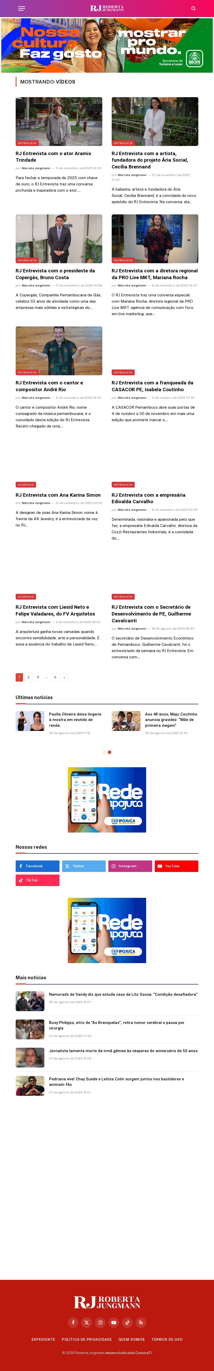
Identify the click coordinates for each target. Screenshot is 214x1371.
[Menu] (21, 8)
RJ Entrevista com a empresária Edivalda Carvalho (149, 498)
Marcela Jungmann (36, 168)
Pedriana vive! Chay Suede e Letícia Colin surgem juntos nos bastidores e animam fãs (116, 1082)
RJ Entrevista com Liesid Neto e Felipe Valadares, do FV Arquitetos (55, 610)
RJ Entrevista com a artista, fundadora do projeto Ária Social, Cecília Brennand (150, 160)
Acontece (26, 484)
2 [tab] (109, 752)
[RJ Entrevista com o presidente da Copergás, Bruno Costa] (59, 238)
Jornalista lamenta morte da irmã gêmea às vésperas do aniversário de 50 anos (123, 1050)
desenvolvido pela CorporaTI (128, 1353)
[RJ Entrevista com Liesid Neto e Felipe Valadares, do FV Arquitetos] (59, 575)
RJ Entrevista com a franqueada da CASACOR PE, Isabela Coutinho (152, 386)
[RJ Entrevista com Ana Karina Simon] (59, 463)
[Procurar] (193, 8)
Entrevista (27, 143)
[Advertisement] (107, 1186)
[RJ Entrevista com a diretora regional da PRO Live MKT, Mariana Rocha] (155, 238)
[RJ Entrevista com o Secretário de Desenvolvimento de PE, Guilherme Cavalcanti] (155, 575)
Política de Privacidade (87, 1339)
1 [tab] (104, 752)
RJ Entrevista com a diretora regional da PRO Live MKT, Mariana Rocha (155, 274)
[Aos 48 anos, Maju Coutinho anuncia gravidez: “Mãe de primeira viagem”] (126, 721)
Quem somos (131, 1339)
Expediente (43, 1339)
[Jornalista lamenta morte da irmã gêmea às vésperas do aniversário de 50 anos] (30, 1058)
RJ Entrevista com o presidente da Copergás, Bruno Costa (55, 274)
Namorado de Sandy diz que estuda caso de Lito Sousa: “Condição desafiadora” (123, 994)
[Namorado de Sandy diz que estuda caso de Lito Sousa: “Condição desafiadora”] (30, 1001)
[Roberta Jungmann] (107, 8)
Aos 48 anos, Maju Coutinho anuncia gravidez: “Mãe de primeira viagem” (171, 720)
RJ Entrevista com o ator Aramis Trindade (53, 156)
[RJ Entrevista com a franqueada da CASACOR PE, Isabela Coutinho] (155, 350)
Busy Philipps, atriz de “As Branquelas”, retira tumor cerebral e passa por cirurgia (117, 1025)
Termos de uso (167, 1339)
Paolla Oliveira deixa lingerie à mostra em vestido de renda (75, 720)
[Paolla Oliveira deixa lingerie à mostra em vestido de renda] (30, 721)
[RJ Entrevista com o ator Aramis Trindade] (59, 121)
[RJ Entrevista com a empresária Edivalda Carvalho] (155, 463)
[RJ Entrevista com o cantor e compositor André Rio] (59, 350)
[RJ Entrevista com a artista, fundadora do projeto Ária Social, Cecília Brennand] (155, 121)
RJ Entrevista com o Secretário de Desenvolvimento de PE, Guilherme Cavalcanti (151, 614)
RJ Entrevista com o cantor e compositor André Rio (49, 386)
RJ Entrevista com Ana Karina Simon (58, 495)
